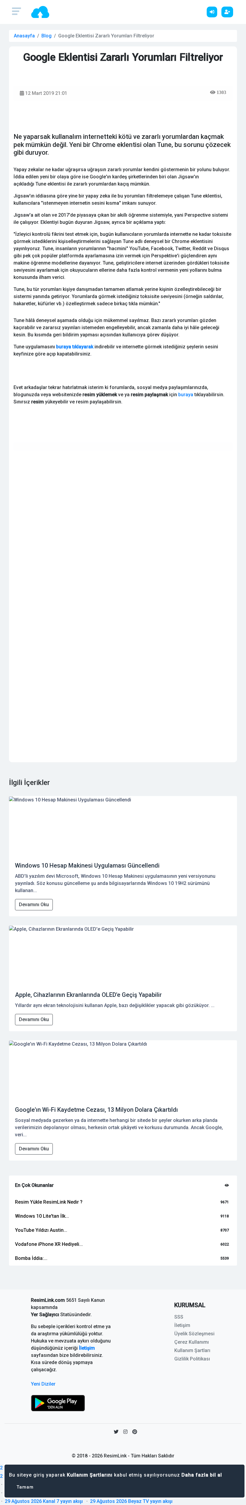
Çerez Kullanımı (191, 1342)
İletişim (87, 1348)
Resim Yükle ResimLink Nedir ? (48, 1202)
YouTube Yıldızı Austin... (41, 1230)
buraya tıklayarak (74, 347)
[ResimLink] (58, 1403)
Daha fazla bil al (202, 1475)
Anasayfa (24, 36)
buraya (185, 394)
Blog (46, 36)
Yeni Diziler (43, 1384)
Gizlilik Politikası (192, 1359)
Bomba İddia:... (31, 1258)
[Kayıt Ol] (228, 12)
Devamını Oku (34, 904)
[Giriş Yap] (213, 12)
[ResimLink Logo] (40, 11)
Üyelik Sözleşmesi (194, 1334)
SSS (178, 1317)
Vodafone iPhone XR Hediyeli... (49, 1244)
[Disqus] (123, 530)
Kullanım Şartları (192, 1350)
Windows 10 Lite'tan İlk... (42, 1216)
